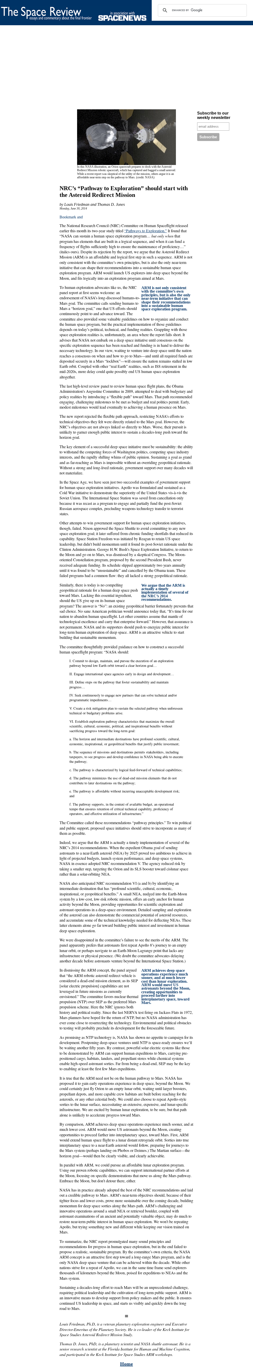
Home (126, 1364)
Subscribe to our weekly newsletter (213, 115)
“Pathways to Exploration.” (145, 230)
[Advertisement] (126, 68)
